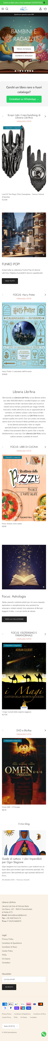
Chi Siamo (6, 959)
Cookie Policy (7, 951)
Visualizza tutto (24, 121)
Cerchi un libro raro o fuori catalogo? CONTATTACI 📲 (24, 2)
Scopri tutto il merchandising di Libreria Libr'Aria (24, 116)
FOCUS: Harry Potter (24, 295)
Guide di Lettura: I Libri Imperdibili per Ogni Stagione (22, 860)
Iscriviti (9, 987)
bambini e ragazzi (24, 56)
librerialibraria (11, 1032)
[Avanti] (44, 676)
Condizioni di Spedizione (12, 943)
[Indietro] (4, 676)
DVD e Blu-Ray (24, 730)
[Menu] (2, 9)
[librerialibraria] (24, 8)
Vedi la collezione (14, 619)
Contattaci (6, 962)
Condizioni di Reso (9, 947)
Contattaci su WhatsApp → (24, 99)
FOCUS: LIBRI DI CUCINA (24, 447)
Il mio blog (24, 824)
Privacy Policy (7, 939)
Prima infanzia (24, 49)
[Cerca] (8, 9)
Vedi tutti (10, 281)
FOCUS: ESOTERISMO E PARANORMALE (24, 634)
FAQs (4, 955)
